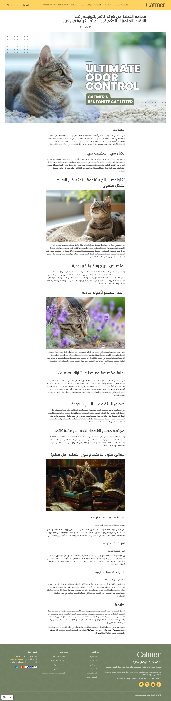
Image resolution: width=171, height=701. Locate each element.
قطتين (120, 389)
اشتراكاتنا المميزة (102, 633)
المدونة (94, 669)
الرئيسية (93, 656)
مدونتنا (52, 630)
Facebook (117, 630)
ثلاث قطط (111, 389)
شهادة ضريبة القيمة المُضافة (53, 673)
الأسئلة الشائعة (59, 656)
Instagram (99, 630)
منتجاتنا (93, 661)
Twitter (108, 630)
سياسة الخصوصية (58, 661)
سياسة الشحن (59, 669)
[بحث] (17, 4)
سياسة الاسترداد (59, 665)
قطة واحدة (51, 386)
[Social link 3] (147, 684)
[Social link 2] (153, 684)
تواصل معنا (92, 673)
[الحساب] (12, 4)
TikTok (90, 630)
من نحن (93, 665)
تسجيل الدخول (91, 677)
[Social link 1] (158, 684)
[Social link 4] (141, 684)
